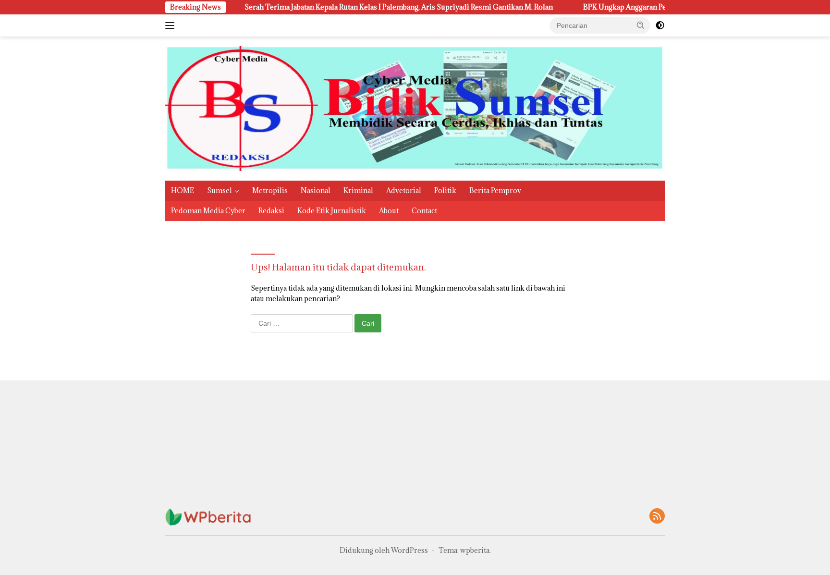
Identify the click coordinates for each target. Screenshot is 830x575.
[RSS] (657, 516)
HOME (182, 190)
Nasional (315, 190)
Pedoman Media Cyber (208, 210)
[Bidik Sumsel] (415, 107)
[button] (640, 25)
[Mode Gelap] (660, 25)
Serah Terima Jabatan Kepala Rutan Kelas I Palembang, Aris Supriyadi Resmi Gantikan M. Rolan (376, 7)
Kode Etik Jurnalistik (331, 210)
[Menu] (171, 25)
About (389, 210)
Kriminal (358, 190)
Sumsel (219, 190)
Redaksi (271, 210)
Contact (424, 210)
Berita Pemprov (495, 190)
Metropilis (270, 190)
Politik (445, 190)
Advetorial (403, 190)
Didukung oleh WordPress (384, 550)
